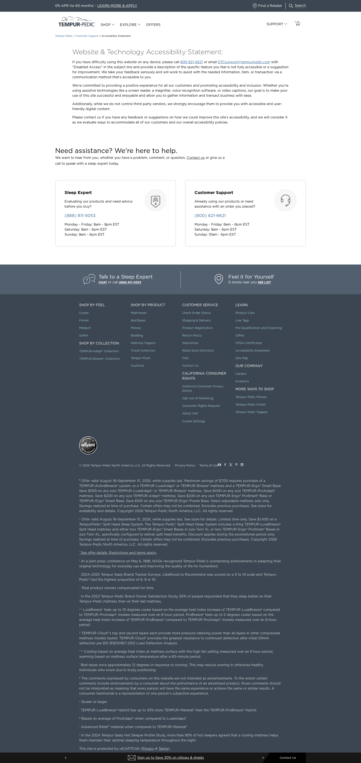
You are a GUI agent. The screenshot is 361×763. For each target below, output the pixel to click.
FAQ (185, 358)
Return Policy (192, 335)
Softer (83, 335)
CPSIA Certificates (248, 343)
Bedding (137, 335)
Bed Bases (138, 320)
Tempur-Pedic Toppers (251, 412)
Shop (106, 25)
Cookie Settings (193, 421)
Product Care (245, 313)
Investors (242, 381)
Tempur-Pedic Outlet (250, 404)
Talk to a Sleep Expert (126, 277)
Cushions (137, 365)
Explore (128, 25)
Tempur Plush (140, 358)
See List (264, 282)
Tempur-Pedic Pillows (251, 397)
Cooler (84, 313)
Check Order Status (196, 313)
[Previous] (66, 758)
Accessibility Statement (252, 350)
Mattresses (138, 313)
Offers (153, 25)
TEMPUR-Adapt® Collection (99, 351)
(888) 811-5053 (130, 282)
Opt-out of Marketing (197, 398)
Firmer (84, 320)
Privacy (148, 749)
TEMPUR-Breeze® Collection (99, 358)
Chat (103, 282)
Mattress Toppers (143, 343)
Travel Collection (143, 350)
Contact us (196, 158)
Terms (163, 749)
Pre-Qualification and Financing (258, 328)
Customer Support (87, 35)
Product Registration (197, 328)
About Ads (190, 413)
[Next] (263, 758)
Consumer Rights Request (201, 405)
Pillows (136, 328)
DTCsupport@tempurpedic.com (244, 62)
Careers (241, 373)
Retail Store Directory (198, 350)
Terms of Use (208, 465)
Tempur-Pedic (63, 35)
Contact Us (190, 365)
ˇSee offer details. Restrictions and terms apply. (118, 553)
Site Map (241, 358)
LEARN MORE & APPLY (117, 6)
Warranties (190, 343)
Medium (85, 328)
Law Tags (242, 320)
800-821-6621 (191, 62)
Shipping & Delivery (196, 320)
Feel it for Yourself (251, 277)
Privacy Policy (185, 465)
